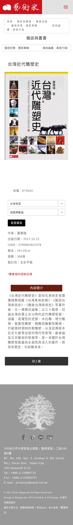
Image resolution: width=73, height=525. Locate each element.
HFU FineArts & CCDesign (43, 497)
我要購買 (16, 222)
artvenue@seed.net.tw (31, 482)
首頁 (10, 21)
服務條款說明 (27, 507)
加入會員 (53, 507)
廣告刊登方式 (11, 507)
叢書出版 (42, 21)
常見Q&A (41, 507)
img (23, 436)
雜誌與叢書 (24, 21)
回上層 (36, 361)
